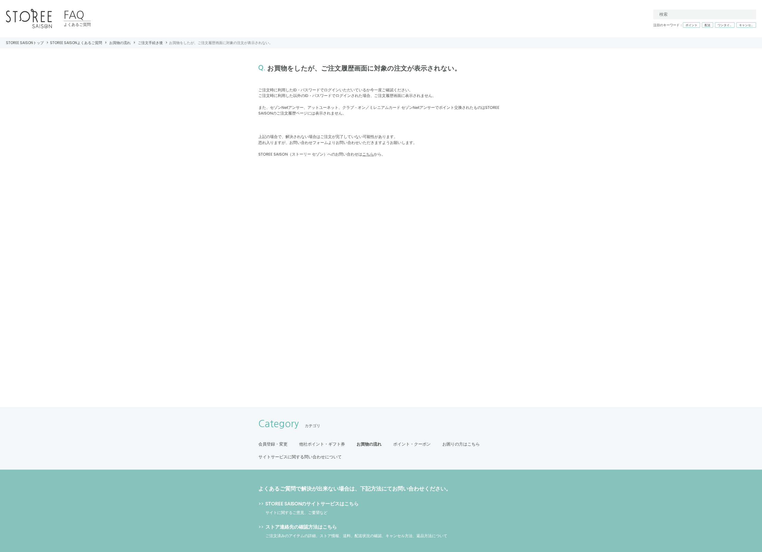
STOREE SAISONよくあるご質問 (76, 42)
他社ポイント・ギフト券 (322, 444)
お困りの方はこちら (461, 444)
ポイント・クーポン (412, 444)
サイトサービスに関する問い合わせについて (300, 457)
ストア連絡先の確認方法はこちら (301, 526)
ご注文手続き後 (150, 42)
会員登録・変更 (273, 444)
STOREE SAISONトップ (25, 42)
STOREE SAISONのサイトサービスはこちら (312, 503)
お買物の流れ (120, 42)
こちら (368, 154)
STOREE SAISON (29, 19)
